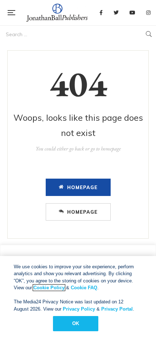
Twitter (116, 12)
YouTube (132, 12)
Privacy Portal (117, 309)
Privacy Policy (79, 309)
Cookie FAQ (84, 287)
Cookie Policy (49, 287)
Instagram (148, 12)
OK (75, 323)
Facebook (101, 12)
